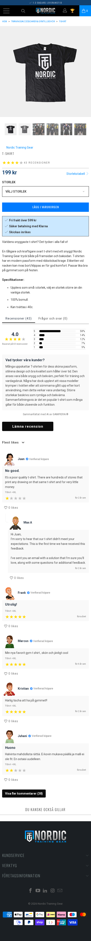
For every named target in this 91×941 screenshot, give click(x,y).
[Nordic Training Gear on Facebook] (31, 891)
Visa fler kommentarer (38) (24, 793)
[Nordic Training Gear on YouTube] (38, 891)
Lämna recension (27, 426)
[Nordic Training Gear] (46, 10)
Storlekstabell (75, 173)
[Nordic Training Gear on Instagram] (53, 891)
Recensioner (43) (19, 318)
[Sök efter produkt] (23, 10)
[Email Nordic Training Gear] (60, 891)
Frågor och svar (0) (53, 318)
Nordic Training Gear (19, 147)
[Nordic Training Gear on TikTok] (45, 891)
